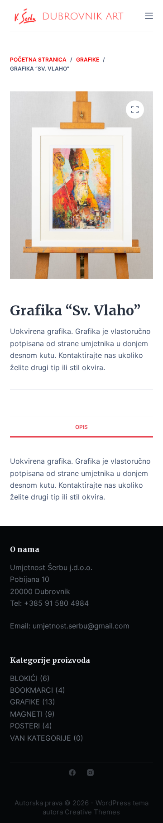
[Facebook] (72, 772)
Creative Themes (92, 812)
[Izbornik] (149, 16)
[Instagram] (90, 772)
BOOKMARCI (31, 690)
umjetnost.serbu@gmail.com (81, 625)
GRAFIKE (25, 701)
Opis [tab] (81, 426)
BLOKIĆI (24, 678)
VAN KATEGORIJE (40, 737)
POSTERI (25, 725)
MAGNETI (26, 713)
